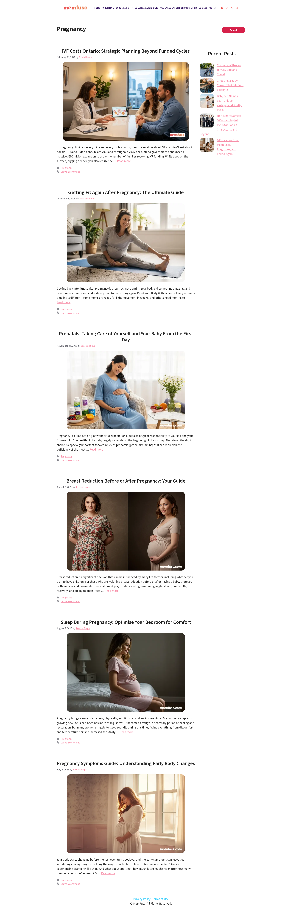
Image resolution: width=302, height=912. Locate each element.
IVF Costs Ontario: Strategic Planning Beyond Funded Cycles (126, 51)
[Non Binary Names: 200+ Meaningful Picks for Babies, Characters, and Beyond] (207, 121)
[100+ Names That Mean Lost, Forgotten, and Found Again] (207, 145)
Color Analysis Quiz (146, 7)
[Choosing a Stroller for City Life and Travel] (207, 70)
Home (97, 7)
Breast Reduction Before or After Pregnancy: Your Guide (125, 481)
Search (234, 30)
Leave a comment (70, 171)
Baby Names (122, 7)
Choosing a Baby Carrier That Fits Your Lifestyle (230, 85)
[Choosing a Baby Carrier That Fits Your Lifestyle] (207, 86)
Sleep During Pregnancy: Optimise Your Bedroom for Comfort (126, 622)
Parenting (108, 7)
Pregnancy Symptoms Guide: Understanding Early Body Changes (126, 763)
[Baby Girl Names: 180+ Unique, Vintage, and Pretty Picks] (207, 101)
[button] (215, 8)
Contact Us (205, 7)
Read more (124, 161)
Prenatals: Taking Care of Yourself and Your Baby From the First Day (126, 336)
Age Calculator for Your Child (178, 7)
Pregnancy (66, 167)
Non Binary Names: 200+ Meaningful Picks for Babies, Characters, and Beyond (220, 125)
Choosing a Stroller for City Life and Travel (229, 69)
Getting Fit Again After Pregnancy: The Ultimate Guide (126, 192)
